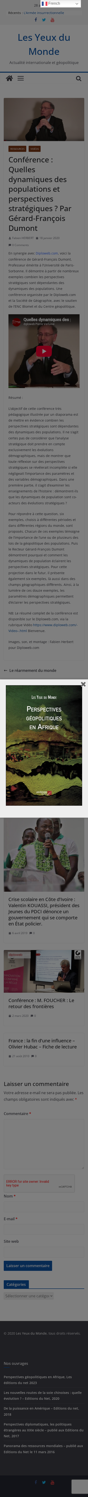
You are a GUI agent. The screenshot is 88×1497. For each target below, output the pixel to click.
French (53, 3)
